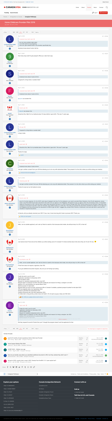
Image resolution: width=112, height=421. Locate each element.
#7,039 (106, 87)
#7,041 (106, 124)
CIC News (41, 388)
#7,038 (106, 70)
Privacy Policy (91, 418)
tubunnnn (10, 345)
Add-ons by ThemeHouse (55, 418)
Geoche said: (22, 198)
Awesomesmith (12, 356)
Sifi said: (21, 127)
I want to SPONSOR (9, 398)
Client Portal (105, 2)
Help (98, 374)
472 (27, 32)
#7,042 (106, 141)
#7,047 (106, 239)
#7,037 (106, 53)
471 (24, 32)
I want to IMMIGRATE (9, 385)
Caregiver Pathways (27, 339)
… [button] (29, 32)
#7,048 (106, 256)
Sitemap (77, 418)
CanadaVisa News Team (45, 398)
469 (17, 32)
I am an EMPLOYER (9, 404)
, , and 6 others (32, 297)
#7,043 (106, 160)
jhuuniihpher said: (24, 259)
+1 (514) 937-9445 (79, 392)
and (25, 216)
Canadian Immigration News (46, 395)
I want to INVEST (8, 395)
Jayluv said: (22, 305)
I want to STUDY (8, 392)
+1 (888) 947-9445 (29, 2)
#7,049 (106, 274)
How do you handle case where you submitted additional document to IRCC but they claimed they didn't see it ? (38, 355)
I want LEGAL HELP (8, 407)
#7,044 (106, 178)
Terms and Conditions (82, 374)
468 (14, 32)
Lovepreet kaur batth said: (26, 39)
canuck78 (100, 345)
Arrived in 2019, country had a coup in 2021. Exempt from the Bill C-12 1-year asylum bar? (32, 360)
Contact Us (105, 418)
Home (102, 374)
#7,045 (106, 195)
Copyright (98, 418)
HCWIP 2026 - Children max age (16, 349)
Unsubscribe (83, 418)
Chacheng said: (23, 181)
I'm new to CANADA (9, 401)
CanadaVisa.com (43, 385)
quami (7, 24)
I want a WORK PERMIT (9, 388)
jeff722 (9, 362)
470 (20, 32)
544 (33, 32)
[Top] (105, 374)
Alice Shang (11, 339)
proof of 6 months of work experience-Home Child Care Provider (25, 338)
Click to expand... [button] (63, 319)
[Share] (103, 36)
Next (37, 32)
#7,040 (106, 105)
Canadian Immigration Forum (46, 392)
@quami (20, 98)
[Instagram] (78, 386)
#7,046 (106, 222)
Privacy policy (92, 374)
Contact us (73, 374)
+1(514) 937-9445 (8, 2)
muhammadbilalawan (98, 356)
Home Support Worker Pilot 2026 (16, 343)
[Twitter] (84, 386)
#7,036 (106, 36)
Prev (5, 32)
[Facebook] (75, 386)
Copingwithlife (99, 362)
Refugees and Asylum (25, 362)
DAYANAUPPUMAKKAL (97, 339)
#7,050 (106, 302)
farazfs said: (22, 108)
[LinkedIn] (81, 386)
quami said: (22, 144)
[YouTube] (87, 386)
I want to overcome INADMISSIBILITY (13, 410)
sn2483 (10, 350)
